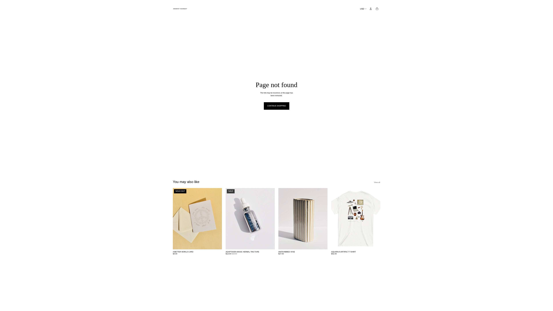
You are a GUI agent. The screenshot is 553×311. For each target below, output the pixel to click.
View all (377, 182)
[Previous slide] (177, 218)
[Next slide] (217, 218)
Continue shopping (276, 106)
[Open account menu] (371, 9)
